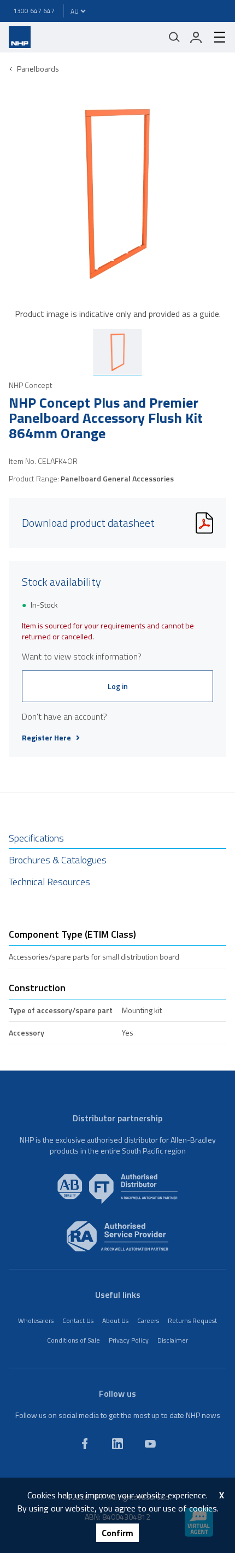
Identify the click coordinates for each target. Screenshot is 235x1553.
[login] (196, 37)
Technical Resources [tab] (49, 881)
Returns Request (192, 1320)
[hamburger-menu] (215, 37)
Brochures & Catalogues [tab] (58, 859)
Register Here (46, 737)
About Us (115, 1320)
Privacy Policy (129, 1340)
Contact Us (77, 1320)
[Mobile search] (174, 37)
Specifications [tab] (36, 838)
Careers (148, 1320)
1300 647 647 (34, 10)
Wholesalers (36, 1320)
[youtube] (150, 1443)
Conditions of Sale (73, 1340)
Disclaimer (172, 1340)
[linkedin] (117, 1443)
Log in (118, 686)
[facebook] (84, 1443)
